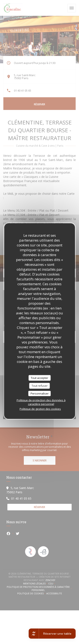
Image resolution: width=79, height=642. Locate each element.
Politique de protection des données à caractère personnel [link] (41, 402)
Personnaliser (40, 393)
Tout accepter (39, 378)
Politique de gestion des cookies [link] (40, 409)
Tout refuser (40, 386)
